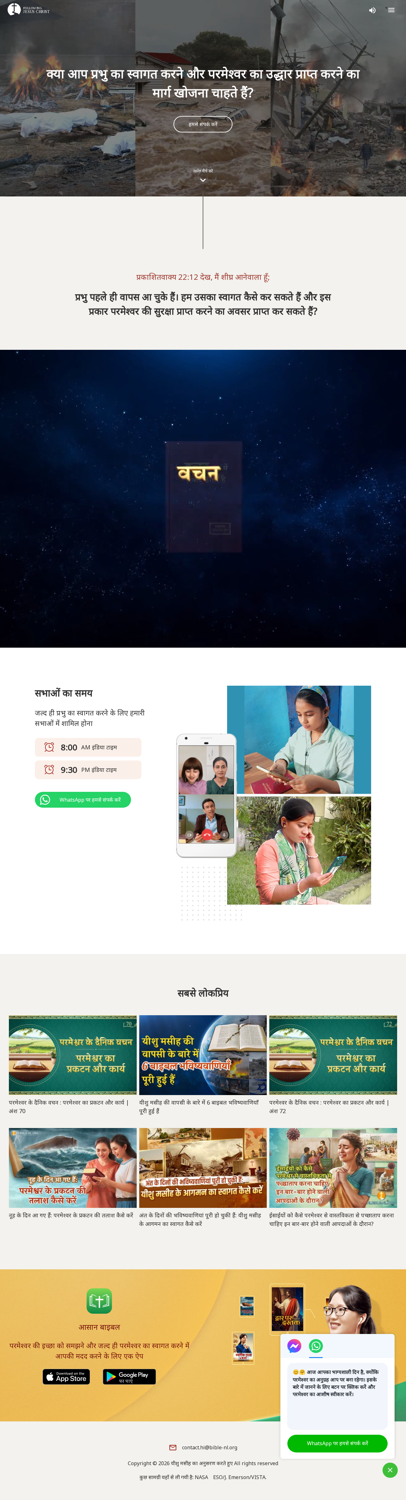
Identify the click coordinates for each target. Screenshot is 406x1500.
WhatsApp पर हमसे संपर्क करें (337, 1443)
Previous (361, 550)
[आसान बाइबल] (99, 1301)
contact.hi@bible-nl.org (209, 1447)
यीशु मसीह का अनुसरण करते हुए (202, 1463)
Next (391, 550)
